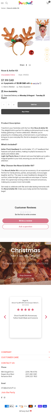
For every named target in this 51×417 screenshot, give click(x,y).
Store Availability (10, 91)
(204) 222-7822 (31, 376)
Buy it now (25, 112)
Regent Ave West (7, 374)
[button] (47, 3)
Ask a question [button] (25, 227)
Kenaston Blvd (6, 376)
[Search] (6, 3)
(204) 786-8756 (31, 372)
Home (3, 8)
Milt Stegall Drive (7, 372)
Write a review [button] (25, 221)
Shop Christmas (26, 275)
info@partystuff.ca (8, 388)
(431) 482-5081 (31, 374)
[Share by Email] (30, 65)
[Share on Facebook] (26, 65)
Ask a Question (24, 87)
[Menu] (2, 3)
